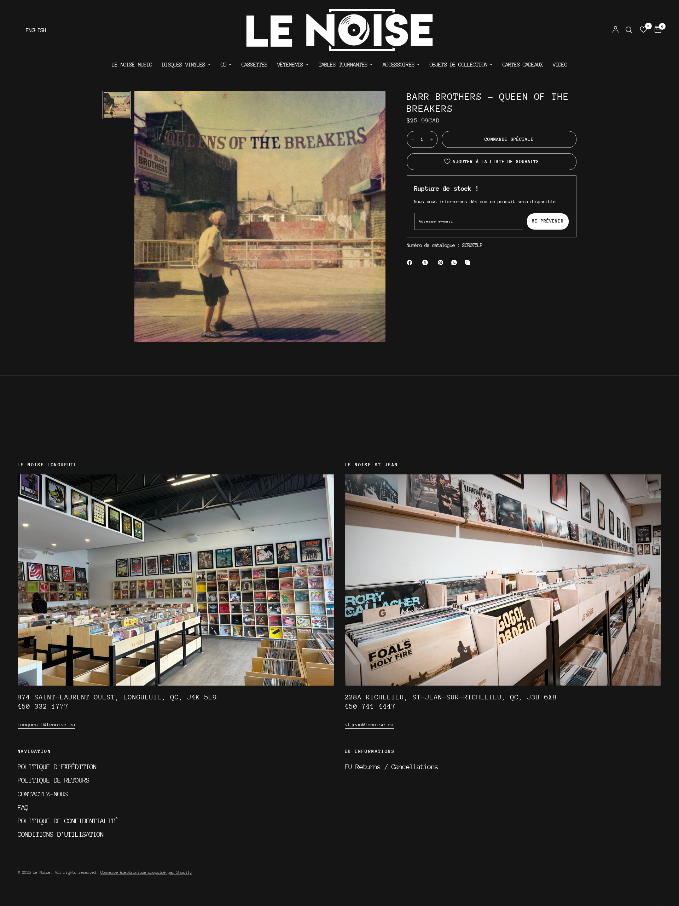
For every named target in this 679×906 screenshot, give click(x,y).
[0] (656, 30)
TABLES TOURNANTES (343, 65)
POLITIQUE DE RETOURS (53, 780)
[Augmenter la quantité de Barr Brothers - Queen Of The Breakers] (431, 139)
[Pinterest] (442, 262)
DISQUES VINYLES (183, 65)
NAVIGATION (34, 751)
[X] (426, 262)
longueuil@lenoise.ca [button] (46, 724)
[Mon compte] (615, 30)
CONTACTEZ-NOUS (43, 794)
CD (223, 65)
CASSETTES (254, 65)
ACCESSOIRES (398, 65)
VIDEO (560, 65)
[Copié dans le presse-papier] (469, 262)
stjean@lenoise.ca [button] (369, 724)
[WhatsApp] (455, 262)
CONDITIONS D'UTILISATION (61, 834)
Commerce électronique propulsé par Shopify (146, 872)
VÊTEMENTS (290, 65)
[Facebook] (411, 262)
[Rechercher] (629, 30)
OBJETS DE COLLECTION (458, 65)
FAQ (23, 807)
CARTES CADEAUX (523, 65)
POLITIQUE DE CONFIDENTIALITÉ (68, 821)
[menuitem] (132, 65)
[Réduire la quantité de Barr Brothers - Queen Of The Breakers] (412, 139)
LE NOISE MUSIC (132, 65)
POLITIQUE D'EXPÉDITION (57, 767)
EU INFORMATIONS (370, 751)
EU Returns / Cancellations (391, 767)
